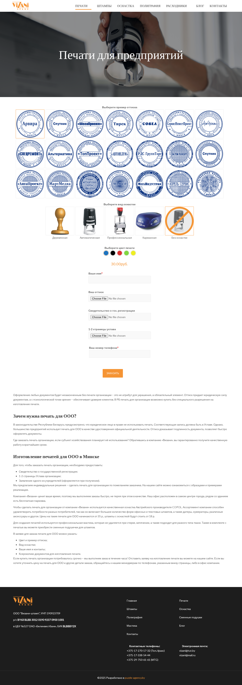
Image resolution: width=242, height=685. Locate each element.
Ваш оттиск (96, 292)
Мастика (132, 625)
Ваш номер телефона (104, 347)
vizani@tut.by (187, 650)
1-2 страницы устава (102, 329)
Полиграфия (134, 617)
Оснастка (185, 609)
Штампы (132, 609)
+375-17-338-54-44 (138, 655)
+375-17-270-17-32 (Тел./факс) (146, 650)
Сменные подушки (190, 617)
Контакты (132, 634)
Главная (132, 600)
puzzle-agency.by (135, 677)
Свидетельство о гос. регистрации (111, 310)
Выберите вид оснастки (120, 204)
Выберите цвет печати (120, 247)
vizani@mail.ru (187, 655)
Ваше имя (95, 273)
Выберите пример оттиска (119, 107)
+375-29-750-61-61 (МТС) (142, 659)
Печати (183, 600)
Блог (182, 625)
